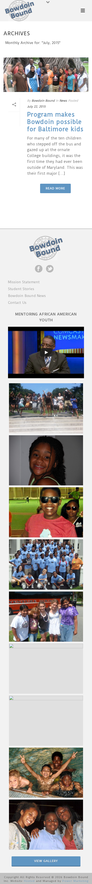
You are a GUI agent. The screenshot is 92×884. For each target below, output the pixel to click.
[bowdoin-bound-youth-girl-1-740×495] (46, 460)
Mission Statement (24, 282)
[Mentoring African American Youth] (46, 352)
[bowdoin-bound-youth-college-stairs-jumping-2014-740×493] (46, 408)
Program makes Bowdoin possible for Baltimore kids (55, 122)
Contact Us (17, 302)
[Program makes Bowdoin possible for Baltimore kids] (46, 74)
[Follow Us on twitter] (50, 269)
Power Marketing (75, 881)
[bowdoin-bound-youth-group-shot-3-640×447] (46, 721)
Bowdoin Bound (43, 100)
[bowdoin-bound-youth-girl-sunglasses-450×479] (46, 512)
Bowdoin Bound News (27, 296)
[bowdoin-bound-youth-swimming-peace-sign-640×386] (46, 773)
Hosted (29, 881)
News (63, 100)
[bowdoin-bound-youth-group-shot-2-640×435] (46, 669)
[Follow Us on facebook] (38, 269)
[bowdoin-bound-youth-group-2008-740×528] (46, 564)
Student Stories (21, 289)
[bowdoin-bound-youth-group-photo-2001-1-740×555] (46, 617)
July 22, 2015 (36, 106)
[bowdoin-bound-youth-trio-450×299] (46, 825)
